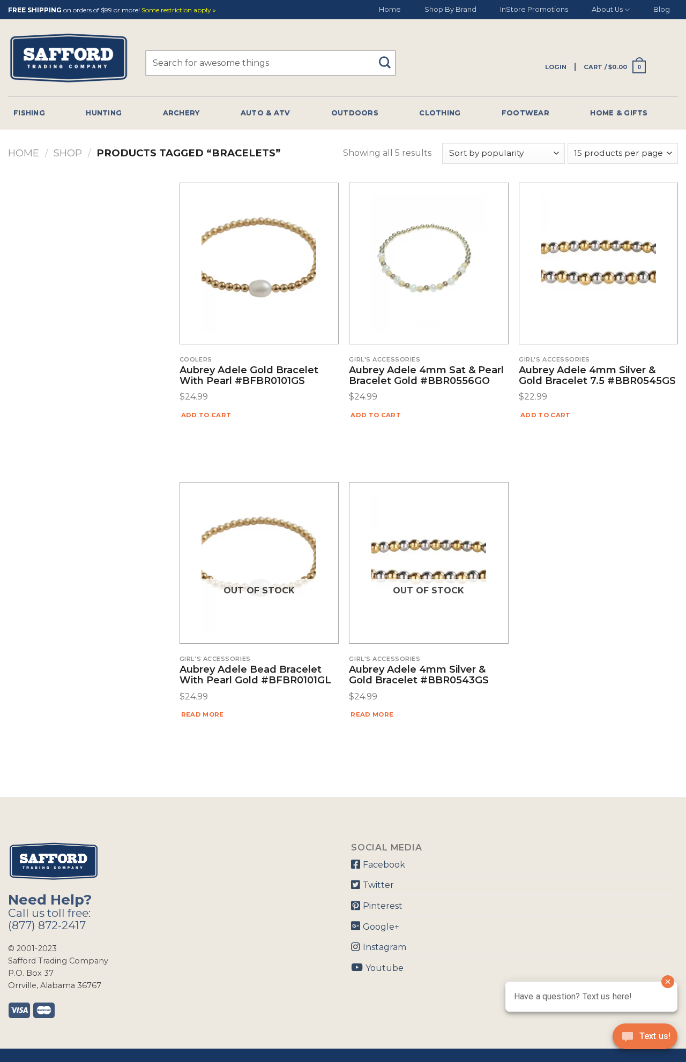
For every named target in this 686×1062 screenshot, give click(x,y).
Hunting (104, 113)
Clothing (439, 113)
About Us (607, 9)
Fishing (29, 113)
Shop (68, 153)
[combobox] (270, 63)
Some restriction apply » (178, 10)
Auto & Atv (265, 113)
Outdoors (354, 113)
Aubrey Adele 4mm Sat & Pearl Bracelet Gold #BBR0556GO (426, 376)
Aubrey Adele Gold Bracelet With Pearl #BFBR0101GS (249, 376)
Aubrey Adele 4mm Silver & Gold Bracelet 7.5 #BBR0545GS (597, 376)
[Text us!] (645, 1039)
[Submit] (388, 57)
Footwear (525, 113)
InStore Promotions (534, 9)
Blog (661, 9)
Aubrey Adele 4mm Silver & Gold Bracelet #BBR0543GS (419, 675)
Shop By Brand (450, 9)
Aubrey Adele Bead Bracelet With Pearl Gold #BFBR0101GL (255, 675)
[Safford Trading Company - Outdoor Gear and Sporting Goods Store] (68, 58)
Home (390, 9)
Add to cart (206, 415)
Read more (202, 714)
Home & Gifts (618, 113)
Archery (181, 113)
